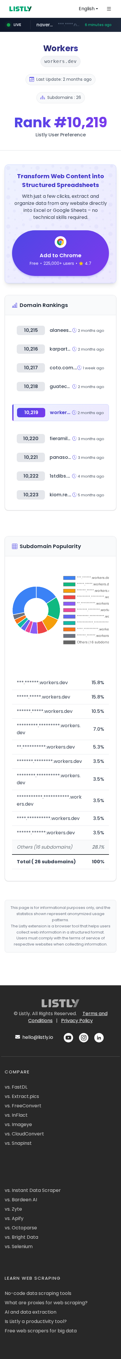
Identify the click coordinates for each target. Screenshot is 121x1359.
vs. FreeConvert (23, 1105)
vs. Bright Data (21, 1237)
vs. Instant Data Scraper (33, 1190)
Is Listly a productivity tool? (36, 1321)
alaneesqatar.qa (70, 330)
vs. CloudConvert (24, 1133)
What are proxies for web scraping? (46, 1302)
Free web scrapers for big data (41, 1330)
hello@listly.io (37, 1037)
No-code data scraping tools (38, 1293)
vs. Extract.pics (22, 1096)
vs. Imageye (18, 1124)
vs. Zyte (13, 1209)
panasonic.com (68, 457)
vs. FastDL (16, 1087)
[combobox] (88, 9)
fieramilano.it (65, 438)
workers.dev (65, 412)
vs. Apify (14, 1218)
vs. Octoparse (21, 1227)
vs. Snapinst (18, 1143)
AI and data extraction (30, 1312)
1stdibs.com (64, 476)
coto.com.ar (64, 367)
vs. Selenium (19, 1246)
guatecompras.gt (71, 386)
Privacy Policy (77, 1020)
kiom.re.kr (61, 494)
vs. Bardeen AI (21, 1199)
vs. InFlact (16, 1115)
